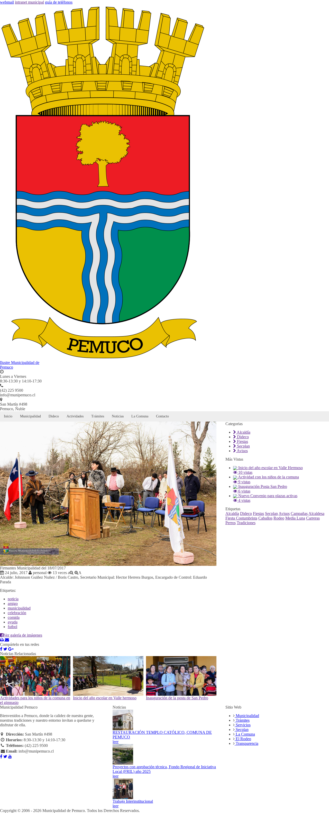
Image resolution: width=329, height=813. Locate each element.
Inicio (8, 416)
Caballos (265, 518)
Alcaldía (243, 432)
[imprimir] (2, 640)
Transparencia (246, 743)
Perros (230, 523)
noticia (13, 599)
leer (115, 741)
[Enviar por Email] (7, 640)
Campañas (299, 513)
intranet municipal (29, 2)
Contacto (162, 416)
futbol (12, 626)
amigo (13, 603)
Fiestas (242, 441)
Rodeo (278, 518)
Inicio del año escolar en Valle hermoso (104, 698)
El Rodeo (243, 739)
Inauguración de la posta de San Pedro (177, 698)
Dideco (54, 416)
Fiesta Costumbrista (241, 518)
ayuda (12, 622)
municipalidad (19, 608)
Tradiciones (246, 523)
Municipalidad (30, 416)
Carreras (313, 518)
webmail (7, 2)
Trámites (97, 416)
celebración (17, 613)
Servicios (243, 725)
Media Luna (295, 518)
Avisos (242, 451)
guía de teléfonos (58, 2)
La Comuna (139, 416)
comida (14, 617)
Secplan (243, 446)
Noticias (118, 416)
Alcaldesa (316, 513)
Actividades (75, 416)
